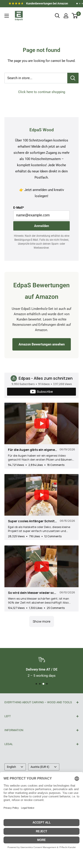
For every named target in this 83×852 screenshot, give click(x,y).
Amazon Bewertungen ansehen (42, 344)
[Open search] (57, 15)
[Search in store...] (73, 78)
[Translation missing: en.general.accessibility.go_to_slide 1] (77, 3)
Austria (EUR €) (40, 766)
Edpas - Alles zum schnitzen (46, 378)
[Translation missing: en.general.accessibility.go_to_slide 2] (79, 3)
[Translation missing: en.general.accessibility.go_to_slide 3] (82, 3)
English (11, 766)
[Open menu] (6, 15)
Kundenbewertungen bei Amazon (40, 4)
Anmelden (41, 226)
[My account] (66, 15)
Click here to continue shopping (41, 92)
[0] (75, 15)
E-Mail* (18, 207)
